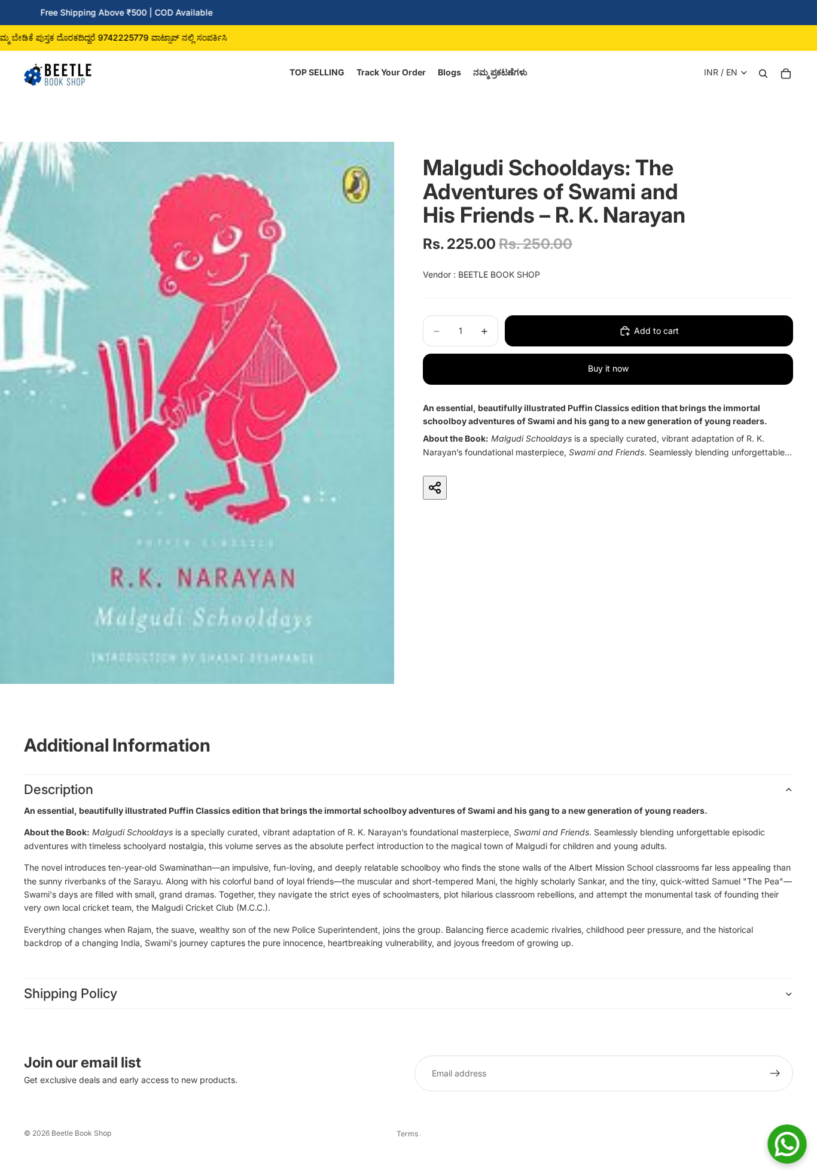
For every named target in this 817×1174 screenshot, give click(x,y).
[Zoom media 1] (197, 413)
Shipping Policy (70, 993)
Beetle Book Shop (81, 1133)
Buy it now (608, 368)
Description (58, 789)
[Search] (763, 72)
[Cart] (786, 72)
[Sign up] (775, 1073)
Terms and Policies (408, 1133)
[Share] (435, 488)
